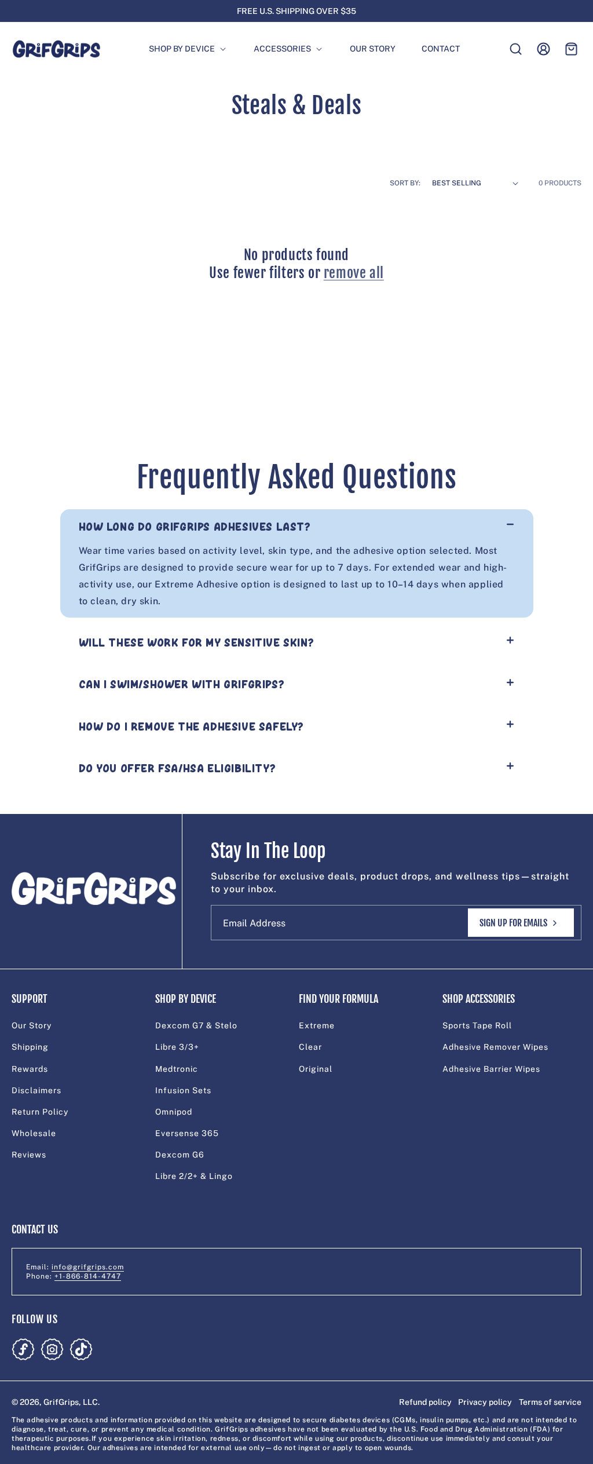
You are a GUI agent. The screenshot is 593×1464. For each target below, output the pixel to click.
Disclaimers (36, 1090)
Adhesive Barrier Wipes (491, 1069)
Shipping (30, 1047)
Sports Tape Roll (477, 1025)
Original (315, 1069)
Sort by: (405, 183)
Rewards (30, 1069)
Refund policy (425, 1402)
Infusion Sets (183, 1090)
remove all (354, 273)
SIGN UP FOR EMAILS (513, 923)
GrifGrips (61, 1402)
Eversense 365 (187, 1133)
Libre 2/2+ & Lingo (194, 1176)
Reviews (29, 1154)
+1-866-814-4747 (87, 1276)
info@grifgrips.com (88, 1267)
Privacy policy (485, 1402)
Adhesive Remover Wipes (495, 1047)
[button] (182, 49)
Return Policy (40, 1111)
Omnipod (173, 1111)
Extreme (317, 1025)
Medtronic (176, 1069)
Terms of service (550, 1402)
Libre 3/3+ (177, 1047)
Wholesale (34, 1133)
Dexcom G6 (179, 1154)
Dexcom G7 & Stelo (196, 1025)
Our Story (32, 1025)
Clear (310, 1047)
